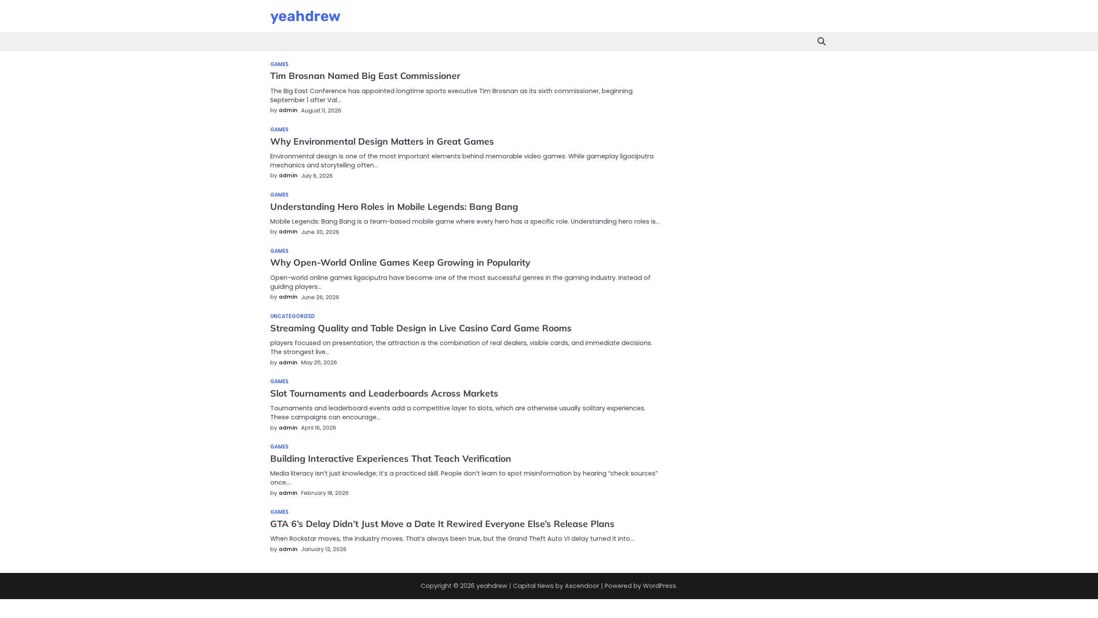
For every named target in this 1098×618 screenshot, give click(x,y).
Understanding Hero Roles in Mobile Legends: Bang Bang (394, 206)
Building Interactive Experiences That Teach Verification (390, 458)
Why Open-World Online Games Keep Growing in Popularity (400, 262)
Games (279, 64)
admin (288, 110)
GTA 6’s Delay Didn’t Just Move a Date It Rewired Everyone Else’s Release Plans (442, 523)
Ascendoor (582, 586)
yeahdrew (305, 15)
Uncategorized (292, 316)
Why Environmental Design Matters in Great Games (382, 141)
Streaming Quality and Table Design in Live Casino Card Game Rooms (421, 327)
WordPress (659, 586)
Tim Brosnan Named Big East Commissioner (365, 75)
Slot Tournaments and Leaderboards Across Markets (384, 393)
